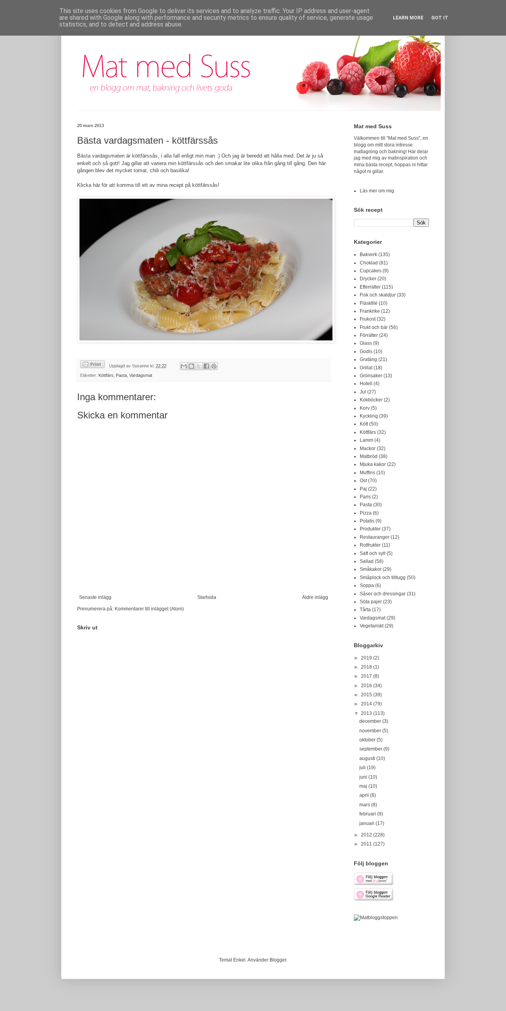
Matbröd (369, 456)
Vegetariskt (371, 626)
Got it (439, 18)
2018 (367, 667)
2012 (367, 835)
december (370, 721)
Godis (366, 351)
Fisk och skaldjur (378, 295)
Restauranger (374, 537)
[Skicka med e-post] (184, 366)
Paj (363, 489)
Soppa (367, 585)
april (364, 795)
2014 (367, 704)
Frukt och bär (374, 327)
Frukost (368, 319)
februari (368, 814)
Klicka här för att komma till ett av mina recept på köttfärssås (147, 185)
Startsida (206, 597)
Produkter (370, 529)
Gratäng (368, 359)
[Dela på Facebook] (206, 366)
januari (367, 823)
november (370, 731)
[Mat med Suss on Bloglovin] (373, 884)
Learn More (408, 18)
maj (363, 786)
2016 (367, 685)
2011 (367, 844)
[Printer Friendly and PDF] (92, 365)
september (371, 749)
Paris (365, 497)
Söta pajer (371, 601)
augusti (367, 758)
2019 (367, 658)
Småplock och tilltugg (383, 577)
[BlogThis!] (191, 366)
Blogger (278, 960)
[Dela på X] (199, 366)
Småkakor (370, 569)
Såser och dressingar (383, 594)
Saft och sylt (372, 553)
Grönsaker (371, 375)
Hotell (366, 383)
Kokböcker (371, 400)
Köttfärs (105, 375)
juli (363, 767)
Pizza (366, 513)
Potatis (367, 521)
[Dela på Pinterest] (214, 366)
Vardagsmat (140, 375)
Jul (363, 392)
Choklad (369, 263)
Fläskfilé (369, 303)
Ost (363, 480)
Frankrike (370, 311)
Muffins (367, 472)
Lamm (366, 440)
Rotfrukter (370, 545)
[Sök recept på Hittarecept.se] (376, 917)
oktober (368, 740)
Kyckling (369, 416)
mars (365, 805)
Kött (364, 424)
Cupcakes (370, 271)
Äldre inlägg (315, 597)
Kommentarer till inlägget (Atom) (149, 609)
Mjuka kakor (373, 464)
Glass (366, 343)
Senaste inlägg (95, 597)
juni (363, 777)
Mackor (368, 448)
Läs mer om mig (377, 191)
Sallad (367, 561)
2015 (367, 694)
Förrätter (369, 335)
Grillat (366, 368)
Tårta (365, 609)
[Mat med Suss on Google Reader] (373, 899)
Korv (365, 408)
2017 (367, 676)
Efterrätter (370, 287)
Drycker (368, 278)
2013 (367, 713)
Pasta (121, 375)
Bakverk (368, 254)
